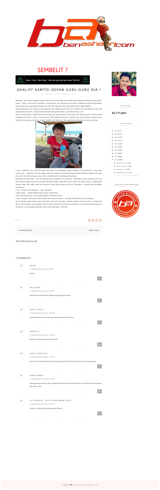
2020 (116, 150)
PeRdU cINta (36, 309)
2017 (116, 160)
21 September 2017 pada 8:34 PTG (42, 404)
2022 (116, 144)
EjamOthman (36, 375)
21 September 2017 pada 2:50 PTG (42, 379)
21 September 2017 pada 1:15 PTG (42, 357)
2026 (116, 131)
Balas (99, 278)
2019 (116, 153)
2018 (116, 156)
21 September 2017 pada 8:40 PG (42, 269)
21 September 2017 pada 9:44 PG (42, 291)
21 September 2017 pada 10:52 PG (42, 313)
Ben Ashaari (49, 94)
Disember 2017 (122, 163)
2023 (116, 140)
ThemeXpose (78, 485)
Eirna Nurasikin (38, 353)
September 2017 (122, 173)
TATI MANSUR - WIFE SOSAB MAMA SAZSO (51, 400)
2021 (116, 147)
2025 (116, 134)
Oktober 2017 (121, 169)
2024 (116, 137)
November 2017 (122, 166)
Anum (33, 265)
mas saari (35, 287)
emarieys (34, 331)
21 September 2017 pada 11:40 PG (42, 335)
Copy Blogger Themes (91, 485)
